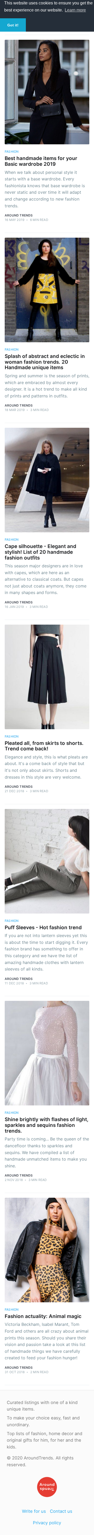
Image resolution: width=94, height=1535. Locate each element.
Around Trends (19, 215)
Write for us (34, 1511)
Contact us (61, 1511)
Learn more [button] (75, 10)
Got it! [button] (13, 25)
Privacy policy (47, 1522)
